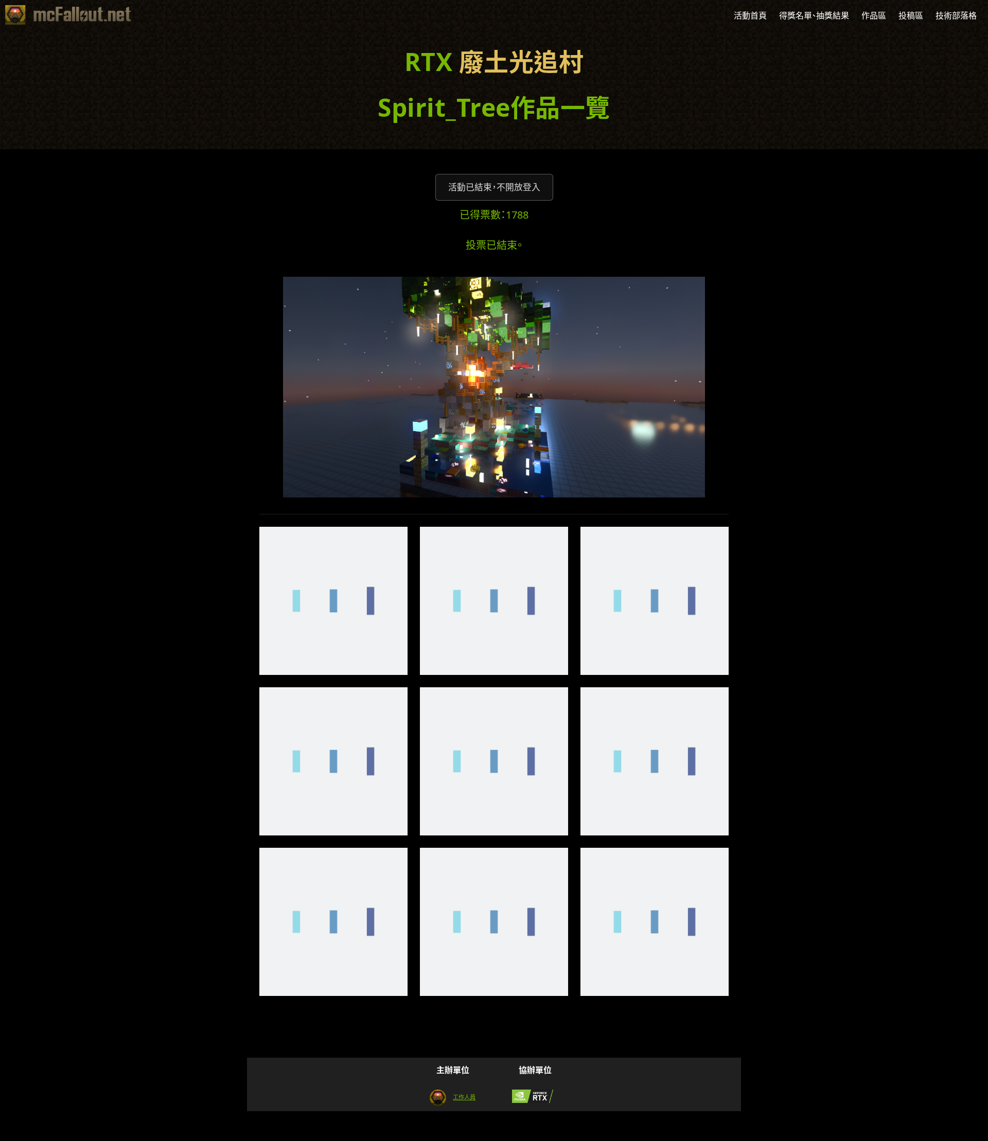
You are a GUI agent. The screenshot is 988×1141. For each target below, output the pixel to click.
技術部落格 (956, 15)
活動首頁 (750, 15)
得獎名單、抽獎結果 (814, 15)
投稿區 (910, 15)
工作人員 (464, 1097)
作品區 (873, 15)
